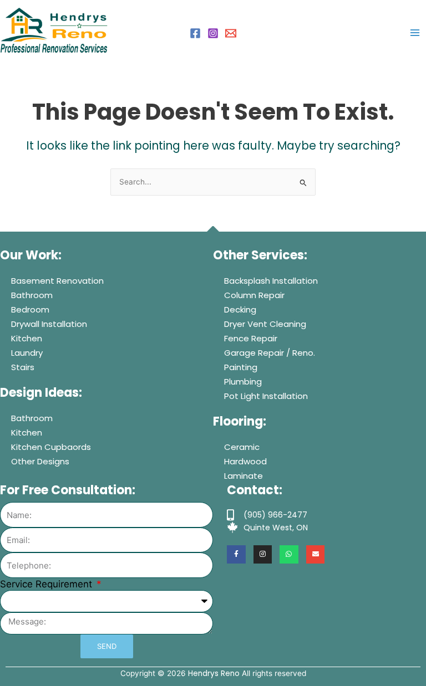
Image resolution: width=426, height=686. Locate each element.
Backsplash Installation (271, 280)
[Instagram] (213, 33)
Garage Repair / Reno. (269, 353)
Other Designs (40, 461)
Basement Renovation (57, 280)
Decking (240, 309)
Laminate (243, 476)
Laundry (27, 353)
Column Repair (254, 295)
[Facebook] (195, 33)
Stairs (22, 367)
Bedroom (30, 309)
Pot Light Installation (266, 396)
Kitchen (26, 338)
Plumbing (243, 381)
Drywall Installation (49, 324)
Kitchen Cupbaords (51, 447)
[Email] (230, 33)
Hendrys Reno (214, 673)
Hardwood (245, 461)
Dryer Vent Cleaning (265, 324)
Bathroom (32, 295)
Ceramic (242, 447)
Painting (240, 367)
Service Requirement (47, 584)
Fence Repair (250, 338)
